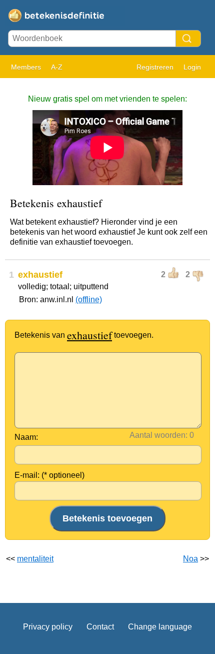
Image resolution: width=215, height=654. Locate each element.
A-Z (56, 67)
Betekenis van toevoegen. (84, 335)
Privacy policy (47, 626)
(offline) (89, 299)
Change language (160, 626)
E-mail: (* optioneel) (49, 475)
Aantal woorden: (159, 435)
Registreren (155, 67)
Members (26, 67)
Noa (190, 558)
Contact (100, 626)
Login (192, 67)
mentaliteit (35, 558)
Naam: (26, 437)
